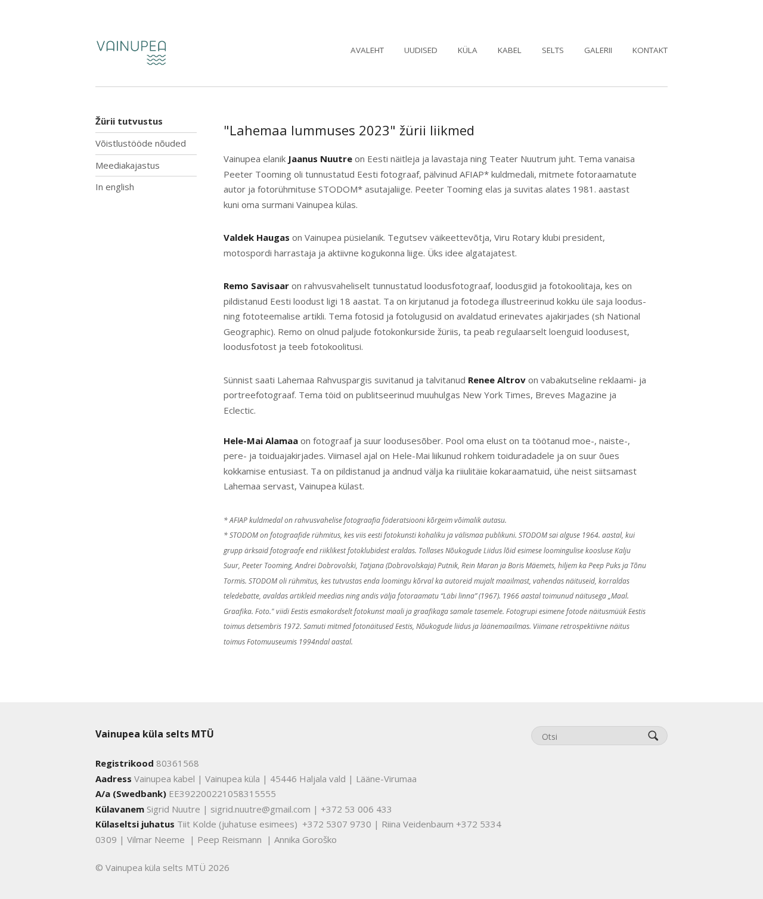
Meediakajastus (127, 165)
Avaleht (367, 50)
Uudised (421, 50)
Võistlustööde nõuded (140, 143)
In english (114, 187)
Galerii (598, 50)
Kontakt (650, 50)
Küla (467, 50)
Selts (553, 50)
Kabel (510, 50)
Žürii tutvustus (129, 121)
